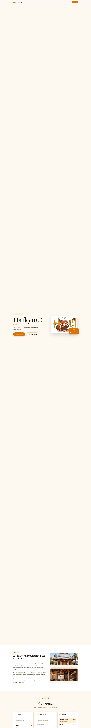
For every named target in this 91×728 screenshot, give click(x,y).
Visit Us (74, 2)
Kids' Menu (54, 2)
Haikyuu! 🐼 (17, 2)
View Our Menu (19, 334)
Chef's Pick (61, 2)
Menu (49, 2)
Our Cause (67, 2)
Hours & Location (32, 334)
